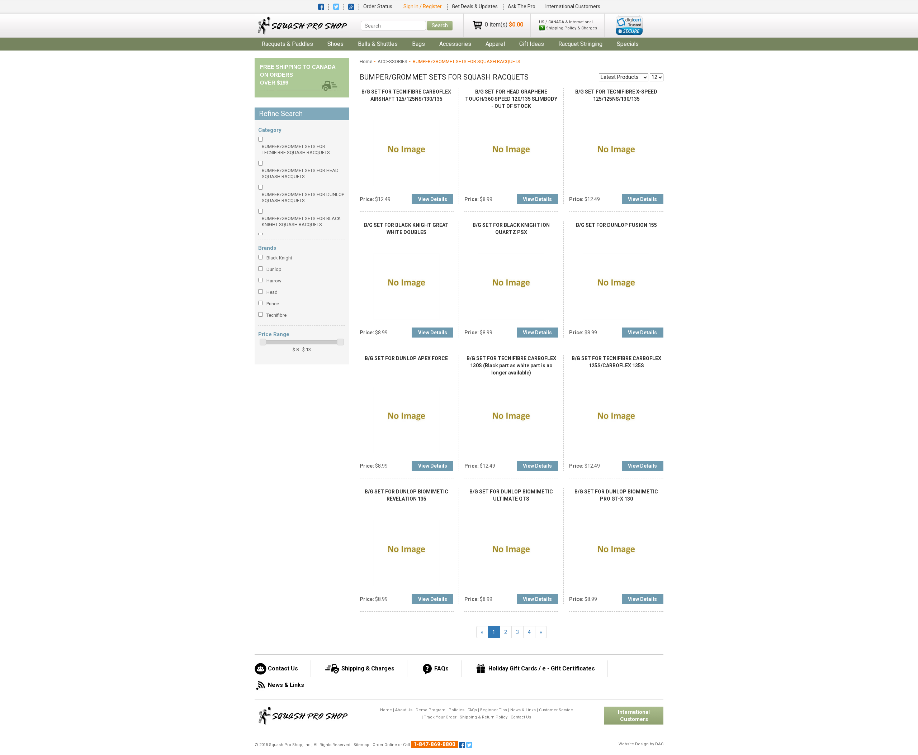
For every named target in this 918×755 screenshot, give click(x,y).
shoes (335, 43)
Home (366, 61)
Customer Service (556, 710)
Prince (272, 303)
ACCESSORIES (392, 61)
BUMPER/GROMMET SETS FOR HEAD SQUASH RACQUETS (300, 173)
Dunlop (273, 269)
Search (440, 25)
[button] (629, 25)
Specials (628, 43)
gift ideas (531, 43)
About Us (403, 710)
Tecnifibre (276, 315)
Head (272, 292)
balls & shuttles (378, 43)
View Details (432, 199)
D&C (659, 744)
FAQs (472, 710)
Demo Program (430, 710)
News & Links (523, 710)
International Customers (572, 6)
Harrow (273, 280)
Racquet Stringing (580, 43)
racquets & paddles (287, 43)
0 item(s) (504, 24)
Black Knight (279, 258)
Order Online (385, 744)
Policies (456, 710)
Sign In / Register (423, 6)
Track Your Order (440, 717)
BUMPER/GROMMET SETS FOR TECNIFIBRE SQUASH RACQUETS (296, 149)
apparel (495, 43)
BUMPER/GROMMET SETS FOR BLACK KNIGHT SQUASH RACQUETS (301, 221)
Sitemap (361, 744)
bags (418, 43)
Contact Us (521, 717)
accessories (455, 43)
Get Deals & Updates (475, 6)
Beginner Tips (493, 710)
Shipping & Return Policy (483, 717)
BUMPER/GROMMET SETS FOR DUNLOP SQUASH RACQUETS (303, 197)
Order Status (377, 6)
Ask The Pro (521, 6)
